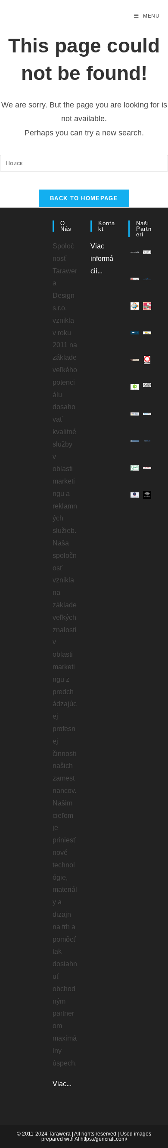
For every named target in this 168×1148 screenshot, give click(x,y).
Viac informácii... (101, 258)
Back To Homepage (84, 198)
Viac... (62, 1083)
